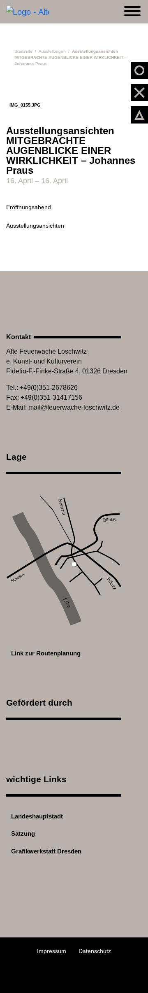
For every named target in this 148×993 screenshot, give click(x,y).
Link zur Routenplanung (45, 653)
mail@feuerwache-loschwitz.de (74, 407)
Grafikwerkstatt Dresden (45, 851)
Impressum (51, 951)
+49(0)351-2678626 (49, 387)
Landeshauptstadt (36, 816)
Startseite (23, 51)
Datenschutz (95, 951)
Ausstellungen (52, 51)
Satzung (22, 833)
